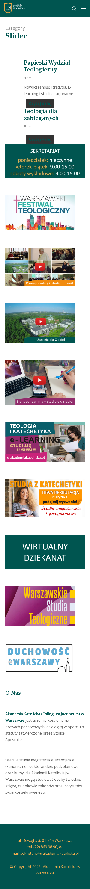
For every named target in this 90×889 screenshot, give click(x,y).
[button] (83, 8)
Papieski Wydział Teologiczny (47, 66)
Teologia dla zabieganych (41, 114)
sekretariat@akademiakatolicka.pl (49, 853)
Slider (27, 78)
